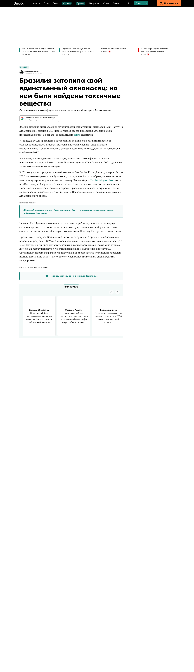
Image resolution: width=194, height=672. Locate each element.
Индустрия (94, 3)
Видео (116, 3)
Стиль (106, 3)
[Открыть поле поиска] (128, 3)
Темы (55, 3)
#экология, (35, 267)
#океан (44, 267)
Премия (80, 3)
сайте (77, 134)
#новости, (24, 267)
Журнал (67, 3)
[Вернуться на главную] (18, 3)
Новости (36, 3)
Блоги (46, 3)
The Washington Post (102, 180)
